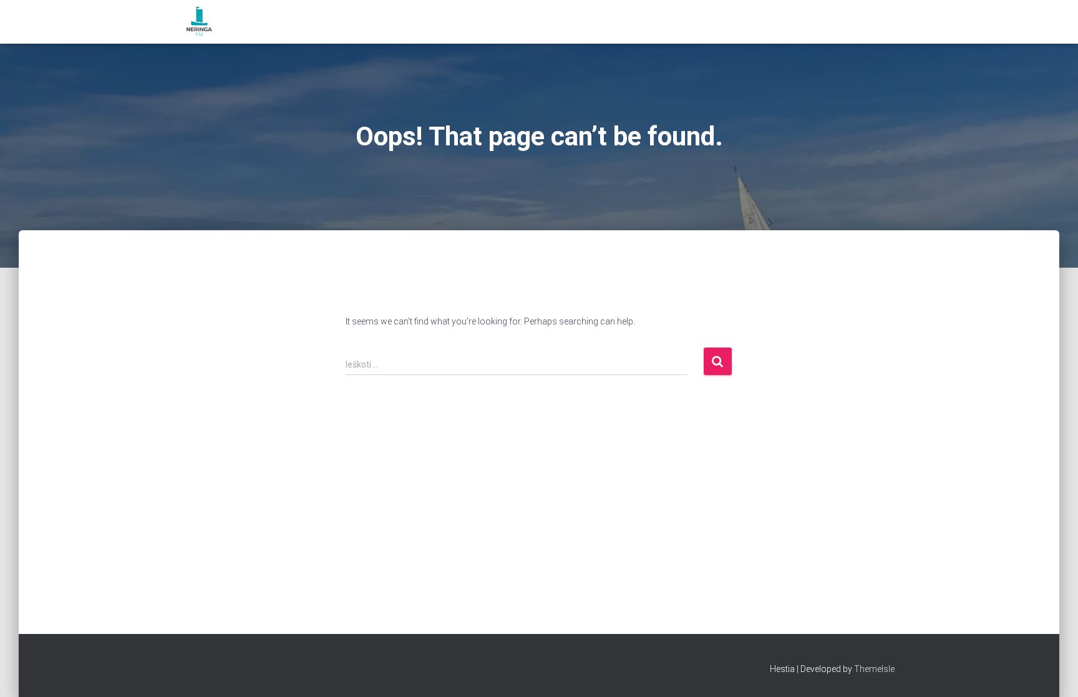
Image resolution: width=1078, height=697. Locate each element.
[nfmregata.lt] (199, 21)
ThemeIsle (874, 669)
